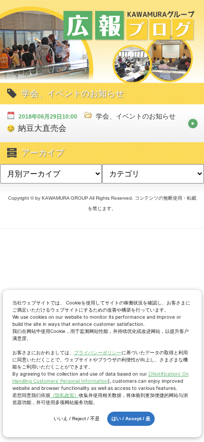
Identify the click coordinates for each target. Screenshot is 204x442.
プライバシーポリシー (97, 352)
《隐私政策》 (64, 395)
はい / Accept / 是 (130, 418)
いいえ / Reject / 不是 (77, 418)
